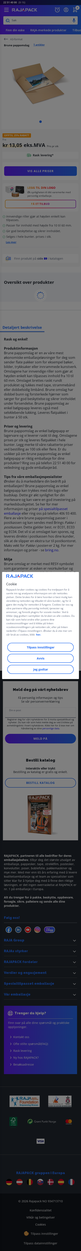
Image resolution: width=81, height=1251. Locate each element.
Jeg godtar (40, 669)
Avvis (40, 658)
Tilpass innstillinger (40, 647)
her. (38, 634)
